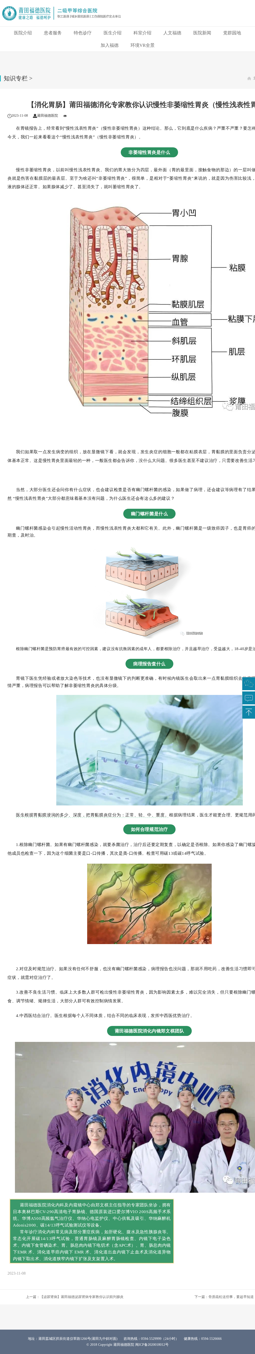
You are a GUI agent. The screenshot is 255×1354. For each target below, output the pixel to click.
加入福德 (110, 45)
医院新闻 (202, 32)
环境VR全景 (142, 45)
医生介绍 (113, 32)
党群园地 (232, 32)
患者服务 (53, 32)
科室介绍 (142, 32)
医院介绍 (23, 32)
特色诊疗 (83, 32)
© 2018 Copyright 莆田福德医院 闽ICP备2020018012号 (127, 1345)
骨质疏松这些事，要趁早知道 (231, 1297)
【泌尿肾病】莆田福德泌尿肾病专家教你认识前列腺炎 (82, 1297)
